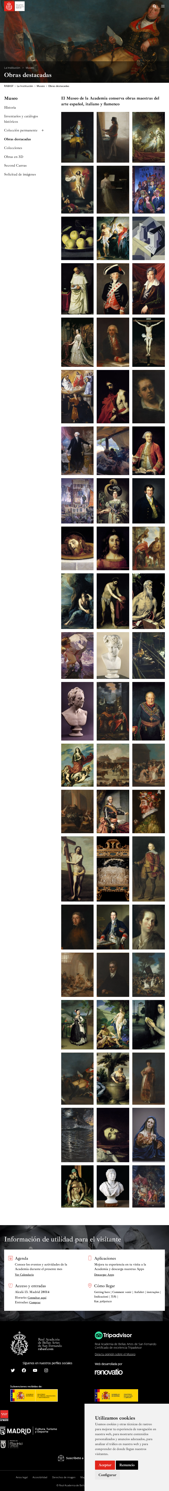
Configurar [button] (107, 1475)
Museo (30, 67)
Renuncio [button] (127, 1465)
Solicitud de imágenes (20, 174)
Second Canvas (15, 165)
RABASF (8, 86)
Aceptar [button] (105, 1465)
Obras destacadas (17, 139)
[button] (155, 7)
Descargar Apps (104, 1274)
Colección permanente (21, 130)
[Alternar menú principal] (163, 6)
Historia (10, 107)
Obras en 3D (13, 157)
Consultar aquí (37, 1297)
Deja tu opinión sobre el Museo (115, 1354)
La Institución (12, 67)
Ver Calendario (24, 1274)
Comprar (35, 1302)
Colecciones (13, 148)
